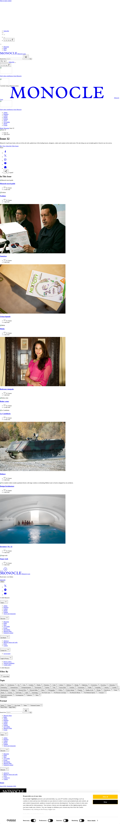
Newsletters (7, 629)
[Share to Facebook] (5, 153)
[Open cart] (4, 37)
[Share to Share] (6, 171)
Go (30, 59)
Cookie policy (7, 665)
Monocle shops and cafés (10, 642)
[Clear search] (26, 57)
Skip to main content (5, 0)
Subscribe (6, 31)
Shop (5, 50)
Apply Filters (12, 707)
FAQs (5, 644)
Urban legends (5, 316)
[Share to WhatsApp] (5, 160)
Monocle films (8, 631)
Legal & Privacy (5, 658)
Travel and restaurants (10, 613)
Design (5, 117)
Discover (3, 618)
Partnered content (8, 633)
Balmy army (4, 401)
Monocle (3, 770)
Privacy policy (8, 661)
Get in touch (7, 653)
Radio (5, 48)
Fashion (6, 119)
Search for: (3, 59)
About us (6, 641)
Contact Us (4, 650)
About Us (6, 773)
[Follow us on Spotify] (5, 591)
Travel (5, 120)
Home (1, 128)
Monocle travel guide (7, 184)
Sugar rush (4, 559)
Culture (6, 115)
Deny (105, 802)
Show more (3, 697)
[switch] (50, 820)
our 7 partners (32, 799)
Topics (2, 602)
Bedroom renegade (7, 389)
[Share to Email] (5, 168)
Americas (3, 256)
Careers (6, 645)
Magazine (6, 46)
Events (5, 125)
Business (6, 114)
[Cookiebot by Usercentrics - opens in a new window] (11, 820)
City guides (7, 122)
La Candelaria (5, 414)
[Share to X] (5, 157)
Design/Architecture (7, 486)
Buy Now (3, 146)
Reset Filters (4, 707)
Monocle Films (8, 728)
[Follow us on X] (5, 587)
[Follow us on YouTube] (5, 595)
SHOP (5, 123)
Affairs (5, 112)
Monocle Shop (8, 715)
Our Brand (3, 637)
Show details (91, 820)
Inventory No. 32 (6, 547)
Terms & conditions (9, 663)
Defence (3, 474)
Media (2, 329)
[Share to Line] (5, 164)
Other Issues (15, 146)
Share (2, 581)
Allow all (105, 797)
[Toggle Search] (3, 61)
